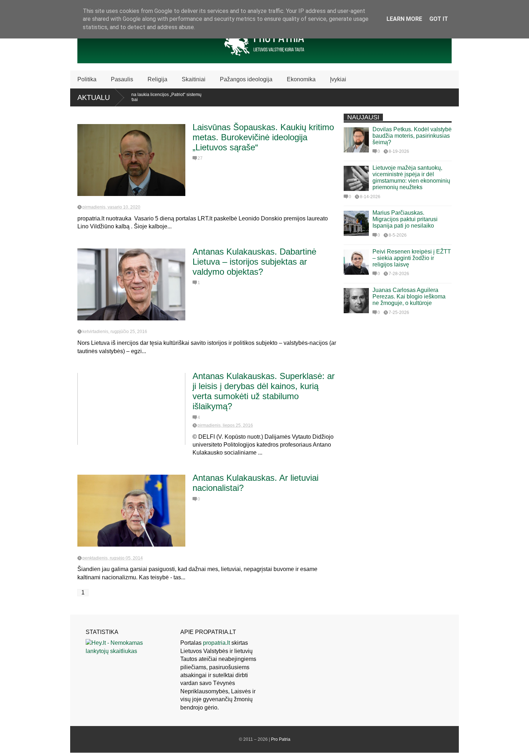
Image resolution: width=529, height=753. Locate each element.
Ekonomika (301, 79)
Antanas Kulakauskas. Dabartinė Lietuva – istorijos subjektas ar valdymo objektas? (254, 262)
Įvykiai (338, 79)
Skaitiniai (193, 79)
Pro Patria (280, 739)
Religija (157, 79)
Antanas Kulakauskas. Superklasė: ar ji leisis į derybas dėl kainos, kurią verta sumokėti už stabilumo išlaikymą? (264, 391)
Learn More (404, 18)
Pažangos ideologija (246, 79)
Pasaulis (122, 79)
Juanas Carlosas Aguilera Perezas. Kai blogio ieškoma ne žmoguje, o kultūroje (409, 296)
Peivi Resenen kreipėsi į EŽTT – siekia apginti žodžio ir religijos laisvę (411, 258)
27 (200, 158)
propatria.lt (216, 643)
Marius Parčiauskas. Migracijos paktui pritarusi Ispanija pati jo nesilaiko (405, 219)
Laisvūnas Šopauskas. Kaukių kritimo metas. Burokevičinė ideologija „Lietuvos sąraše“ (263, 137)
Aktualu (93, 97)
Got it (438, 18)
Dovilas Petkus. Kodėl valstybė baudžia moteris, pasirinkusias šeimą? (412, 135)
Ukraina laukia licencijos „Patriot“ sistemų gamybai (148, 97)
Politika (86, 79)
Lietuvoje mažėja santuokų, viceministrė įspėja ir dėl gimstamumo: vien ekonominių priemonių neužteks (411, 177)
